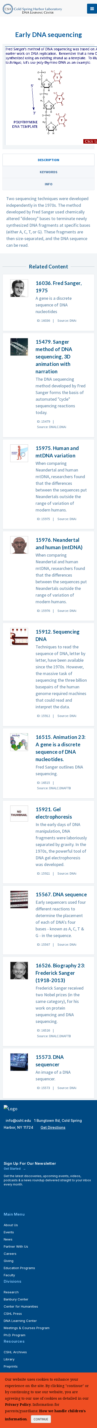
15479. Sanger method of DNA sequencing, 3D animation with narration (54, 356)
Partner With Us (16, 1246)
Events (9, 1232)
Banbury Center (16, 1299)
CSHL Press (13, 1313)
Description (48, 160)
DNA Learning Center (20, 1321)
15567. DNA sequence (61, 894)
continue (41, 1419)
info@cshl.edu (19, 1120)
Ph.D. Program (14, 1335)
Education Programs (19, 1268)
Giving (8, 1261)
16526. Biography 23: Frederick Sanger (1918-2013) (60, 972)
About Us (11, 1225)
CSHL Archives (15, 1352)
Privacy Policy (18, 1404)
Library (9, 1359)
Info (48, 184)
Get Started (12, 1168)
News (8, 1239)
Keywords (48, 172)
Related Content (48, 266)
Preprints (11, 1366)
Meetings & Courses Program (26, 1328)
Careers (10, 1254)
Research (11, 1292)
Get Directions (53, 1127)
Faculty (9, 1275)
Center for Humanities (21, 1306)
